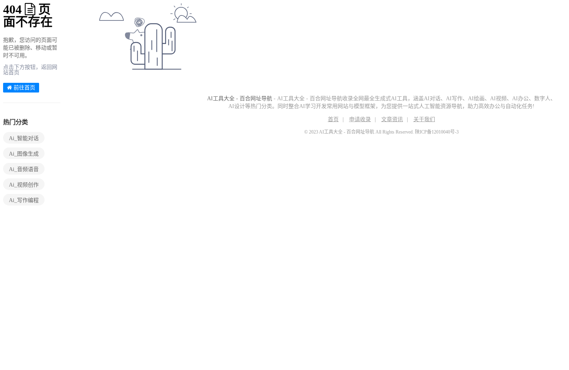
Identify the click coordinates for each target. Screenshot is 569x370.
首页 (333, 119)
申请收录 (360, 119)
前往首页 (23, 88)
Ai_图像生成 (24, 154)
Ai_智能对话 (24, 138)
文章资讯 (392, 119)
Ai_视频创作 (24, 185)
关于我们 (424, 119)
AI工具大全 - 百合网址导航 (239, 98)
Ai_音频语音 (24, 169)
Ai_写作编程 (24, 200)
